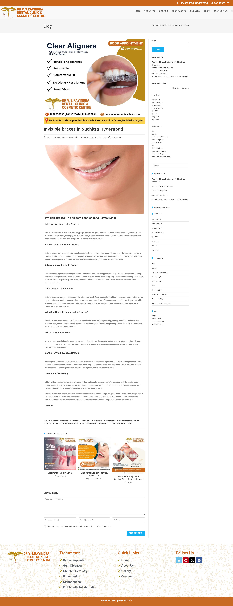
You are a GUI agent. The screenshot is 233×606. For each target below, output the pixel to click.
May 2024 (155, 116)
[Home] (153, 25)
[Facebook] (199, 560)
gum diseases (157, 142)
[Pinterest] (186, 560)
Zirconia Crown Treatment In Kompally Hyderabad (170, 76)
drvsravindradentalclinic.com (60, 137)
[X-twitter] (192, 560)
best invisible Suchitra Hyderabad (106, 421)
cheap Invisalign (67, 423)
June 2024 (155, 114)
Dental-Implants (158, 140)
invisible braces (92, 423)
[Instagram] (179, 560)
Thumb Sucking (157, 154)
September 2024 (158, 108)
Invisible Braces (70, 224)
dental (154, 134)
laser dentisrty (157, 148)
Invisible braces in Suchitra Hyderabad (175, 25)
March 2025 (156, 99)
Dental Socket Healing (160, 73)
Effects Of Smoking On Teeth (162, 68)
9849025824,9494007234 (194, 3)
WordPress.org (157, 324)
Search (154, 40)
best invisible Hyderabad (84, 421)
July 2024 (155, 111)
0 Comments (117, 137)
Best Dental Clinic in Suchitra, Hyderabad (94, 474)
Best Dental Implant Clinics (60, 472)
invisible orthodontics (107, 423)
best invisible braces (67, 421)
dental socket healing (159, 137)
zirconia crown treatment (161, 157)
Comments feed (158, 321)
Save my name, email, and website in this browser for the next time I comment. (79, 526)
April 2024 (155, 119)
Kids (153, 145)
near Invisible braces (124, 423)
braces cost (123, 421)
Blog (104, 137)
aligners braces (53, 421)
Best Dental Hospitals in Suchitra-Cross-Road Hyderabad (128, 477)
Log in (154, 316)
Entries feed (156, 319)
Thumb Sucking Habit (160, 70)
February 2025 (157, 102)
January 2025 (156, 105)
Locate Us (49, 405)
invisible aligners (79, 423)
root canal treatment (159, 151)
